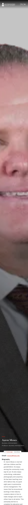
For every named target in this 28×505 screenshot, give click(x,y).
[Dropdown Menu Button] (21, 4)
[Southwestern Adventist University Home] (8, 4)
